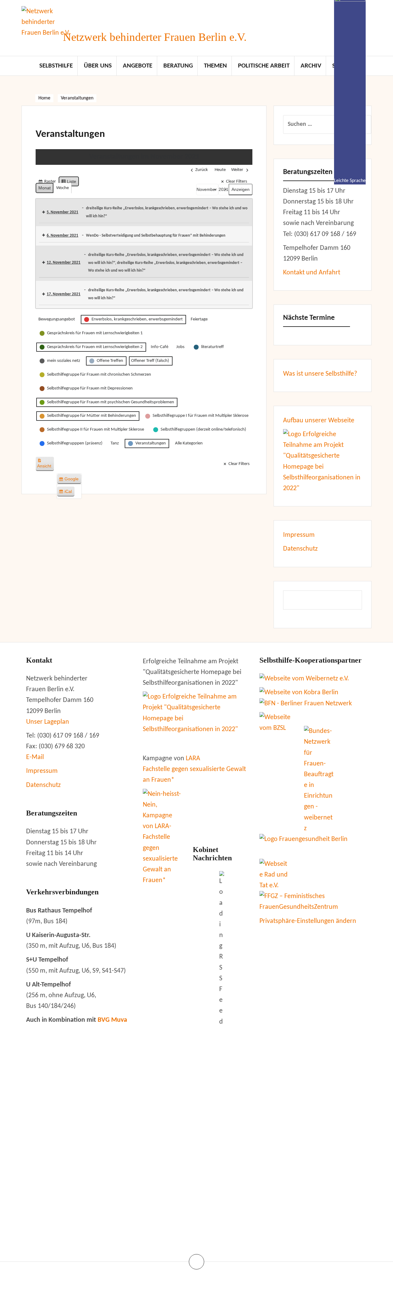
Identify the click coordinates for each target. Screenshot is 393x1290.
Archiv (311, 66)
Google (70, 480)
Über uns (98, 66)
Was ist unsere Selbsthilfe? (320, 374)
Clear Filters (236, 181)
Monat (44, 187)
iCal (66, 493)
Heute (220, 170)
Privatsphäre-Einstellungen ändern (307, 921)
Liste (68, 183)
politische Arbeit (264, 66)
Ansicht (45, 465)
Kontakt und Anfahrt (311, 272)
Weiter (237, 170)
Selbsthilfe (56, 66)
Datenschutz (300, 548)
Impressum (299, 535)
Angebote (137, 66)
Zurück (201, 170)
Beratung (178, 66)
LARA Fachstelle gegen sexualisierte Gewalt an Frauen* (194, 769)
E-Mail (35, 757)
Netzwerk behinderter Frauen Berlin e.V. (155, 37)
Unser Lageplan (47, 722)
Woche (62, 188)
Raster (47, 183)
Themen (215, 66)
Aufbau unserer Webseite (318, 420)
